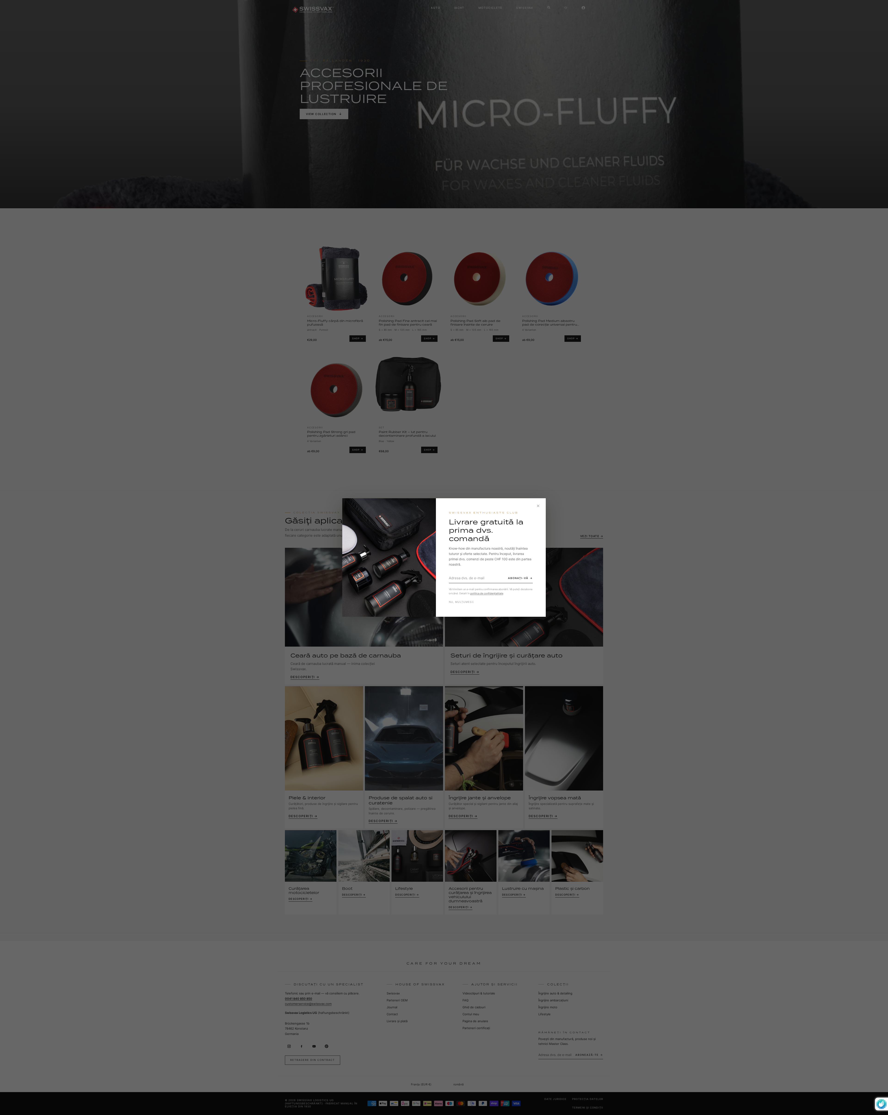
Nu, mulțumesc (461, 602)
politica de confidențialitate (486, 593)
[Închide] (538, 505)
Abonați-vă (518, 578)
